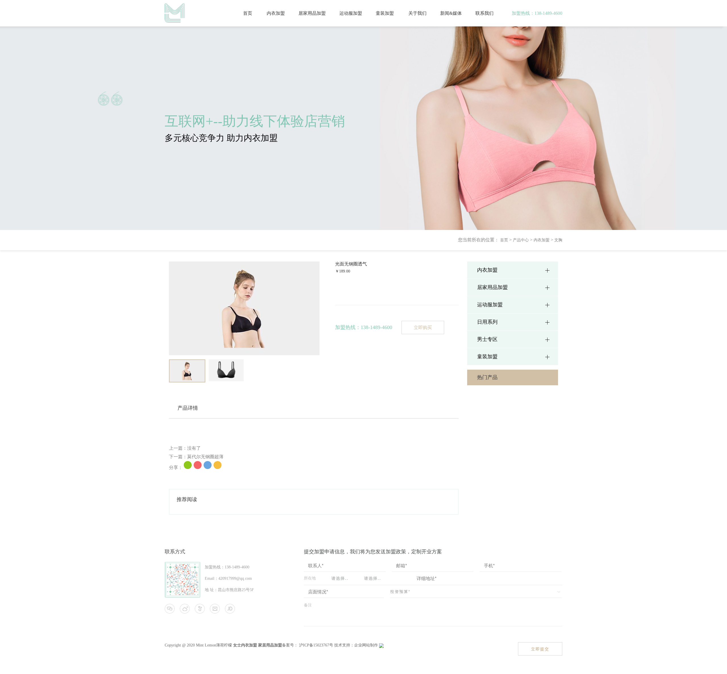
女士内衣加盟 (245, 645)
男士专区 (487, 339)
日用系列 (487, 322)
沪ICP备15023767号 (315, 645)
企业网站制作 (366, 645)
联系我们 (484, 13)
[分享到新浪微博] (198, 465)
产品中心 (521, 240)
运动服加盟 (350, 13)
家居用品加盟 (270, 645)
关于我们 (417, 13)
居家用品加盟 (312, 13)
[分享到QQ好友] (208, 465)
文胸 (558, 240)
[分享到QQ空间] (218, 465)
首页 (247, 13)
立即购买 (423, 327)
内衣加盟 (276, 13)
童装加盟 (385, 13)
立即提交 (540, 649)
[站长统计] (381, 645)
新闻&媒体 (451, 13)
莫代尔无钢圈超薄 (205, 456)
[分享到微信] (188, 465)
